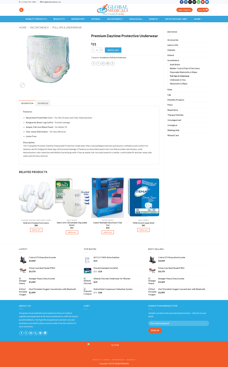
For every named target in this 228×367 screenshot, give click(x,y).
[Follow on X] (190, 2)
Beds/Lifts (58, 19)
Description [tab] (27, 103)
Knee (169, 89)
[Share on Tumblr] (112, 63)
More (170, 104)
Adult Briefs (175, 64)
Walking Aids (173, 130)
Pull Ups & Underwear (67, 27)
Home (23, 27)
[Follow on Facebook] (182, 2)
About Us (97, 360)
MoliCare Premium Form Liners (36, 223)
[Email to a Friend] (103, 63)
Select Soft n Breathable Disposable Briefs (72, 224)
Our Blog (130, 360)
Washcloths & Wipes (178, 84)
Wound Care (173, 135)
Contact (106, 360)
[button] (21, 10)
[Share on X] (98, 63)
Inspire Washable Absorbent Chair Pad (107, 224)
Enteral (95, 19)
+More (197, 19)
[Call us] (198, 2)
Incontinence (114, 19)
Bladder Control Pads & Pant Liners (185, 68)
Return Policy (118, 360)
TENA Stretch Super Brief (143, 223)
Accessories (172, 40)
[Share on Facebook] (93, 63)
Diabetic (153, 19)
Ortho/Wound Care (176, 19)
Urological (135, 19)
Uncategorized (174, 120)
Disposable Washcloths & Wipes (183, 72)
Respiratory (77, 19)
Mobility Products (36, 19)
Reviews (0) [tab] (43, 103)
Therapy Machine (175, 115)
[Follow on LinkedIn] (207, 2)
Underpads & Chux (178, 80)
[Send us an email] (194, 2)
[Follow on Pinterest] (203, 2)
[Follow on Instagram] (186, 2)
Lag (169, 94)
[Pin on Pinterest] (108, 63)
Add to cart (113, 50)
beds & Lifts (172, 45)
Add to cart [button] (36, 230)
